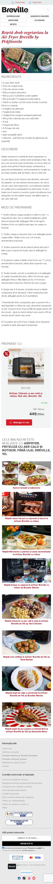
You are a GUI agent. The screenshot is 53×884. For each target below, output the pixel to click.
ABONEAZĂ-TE (26, 844)
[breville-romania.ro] (15, 9)
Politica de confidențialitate (13, 801)
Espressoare (13, 16)
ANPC (4, 808)
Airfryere (13, 20)
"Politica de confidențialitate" (12, 850)
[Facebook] (19, 878)
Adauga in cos (21, 422)
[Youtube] (34, 878)
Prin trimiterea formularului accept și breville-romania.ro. (23, 849)
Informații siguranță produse (14, 790)
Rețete (13, 24)
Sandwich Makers (39, 16)
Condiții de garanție (10, 794)
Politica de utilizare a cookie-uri (15, 804)
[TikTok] (24, 878)
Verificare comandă (10, 752)
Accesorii (40, 20)
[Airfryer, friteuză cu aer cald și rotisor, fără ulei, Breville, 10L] (26, 367)
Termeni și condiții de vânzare (15, 780)
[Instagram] (29, 878)
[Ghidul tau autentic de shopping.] (26, 872)
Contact (5, 766)
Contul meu (7, 748)
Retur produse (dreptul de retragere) (18, 797)
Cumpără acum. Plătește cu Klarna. (17, 787)
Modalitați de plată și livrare (14, 762)
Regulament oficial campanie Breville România (22, 783)
